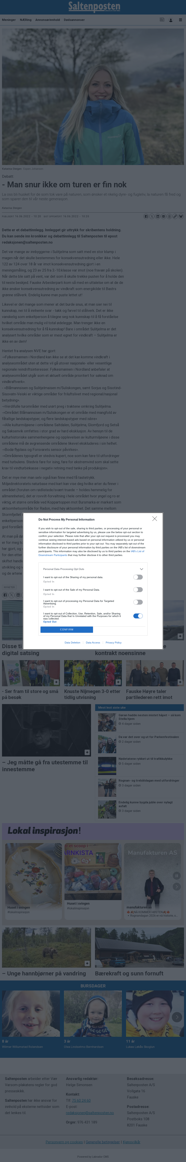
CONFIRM (67, 629)
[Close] (155, 519)
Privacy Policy (114, 642)
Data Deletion (72, 642)
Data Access (93, 642)
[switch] (138, 577)
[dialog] (93, 581)
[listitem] (93, 569)
